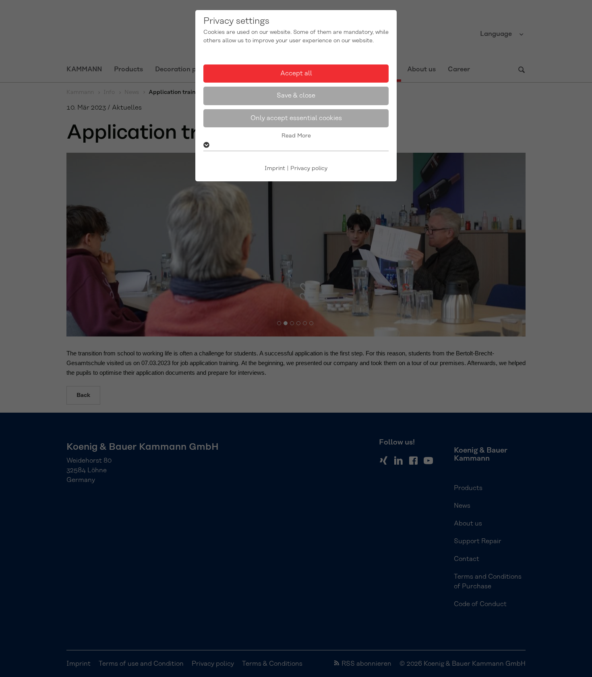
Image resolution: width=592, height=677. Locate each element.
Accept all (296, 73)
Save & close (296, 95)
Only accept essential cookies (296, 118)
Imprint (275, 168)
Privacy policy (308, 168)
